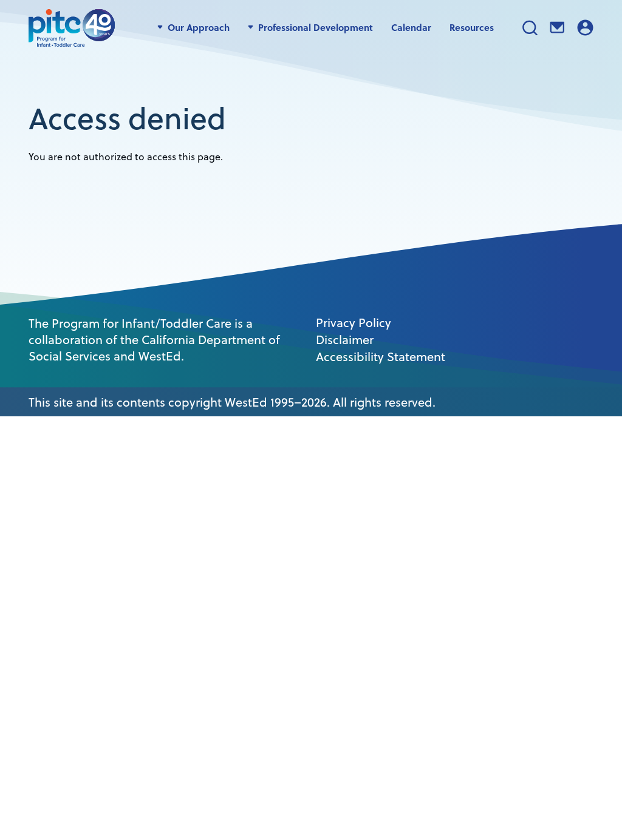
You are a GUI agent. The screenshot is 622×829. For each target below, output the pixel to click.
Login (585, 27)
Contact (557, 27)
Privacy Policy (353, 323)
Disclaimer (345, 340)
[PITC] (75, 27)
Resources (471, 27)
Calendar (411, 27)
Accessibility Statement (380, 357)
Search (530, 27)
